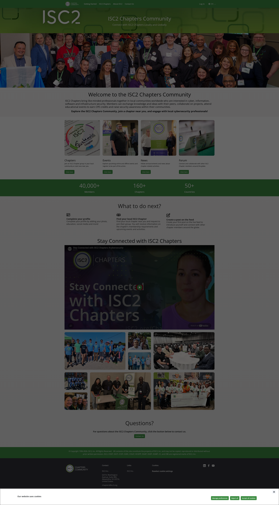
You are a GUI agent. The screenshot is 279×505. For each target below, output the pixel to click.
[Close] (274, 491)
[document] (139, 497)
